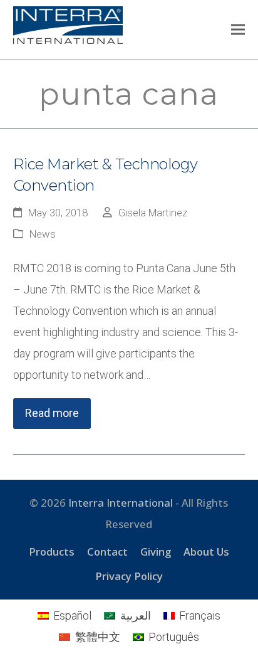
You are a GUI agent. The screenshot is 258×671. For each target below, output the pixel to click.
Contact (107, 551)
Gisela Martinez (152, 213)
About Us (206, 551)
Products (52, 551)
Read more (52, 413)
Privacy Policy (129, 576)
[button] (238, 29)
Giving (155, 551)
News (42, 234)
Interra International (120, 502)
